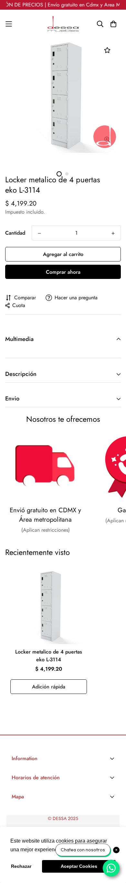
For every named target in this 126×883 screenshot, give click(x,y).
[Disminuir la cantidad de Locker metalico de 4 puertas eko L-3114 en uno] (39, 233)
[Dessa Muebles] (63, 24)
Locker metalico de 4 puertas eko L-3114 (48, 655)
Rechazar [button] (21, 866)
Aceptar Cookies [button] (79, 866)
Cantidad (15, 233)
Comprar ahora (63, 272)
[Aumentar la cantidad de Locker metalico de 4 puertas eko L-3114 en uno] (113, 233)
